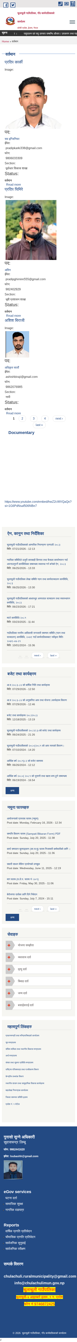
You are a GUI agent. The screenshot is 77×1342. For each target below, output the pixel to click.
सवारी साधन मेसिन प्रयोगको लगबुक (23, 864)
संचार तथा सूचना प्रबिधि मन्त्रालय (19, 1062)
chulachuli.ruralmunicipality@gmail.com (40, 1276)
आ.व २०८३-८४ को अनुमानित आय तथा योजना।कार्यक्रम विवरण (37, 700)
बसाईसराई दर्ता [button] (26, 1005)
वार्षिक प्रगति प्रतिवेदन (18, 1231)
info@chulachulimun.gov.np (39, 1283)
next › (59, 418)
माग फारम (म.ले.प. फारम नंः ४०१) (23, 879)
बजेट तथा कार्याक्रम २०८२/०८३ (22, 715)
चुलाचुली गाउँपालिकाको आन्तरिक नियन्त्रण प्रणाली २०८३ (33, 544)
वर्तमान (8, 180)
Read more (13, 184)
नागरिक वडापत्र (14, 1210)
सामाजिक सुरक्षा (14, 1204)
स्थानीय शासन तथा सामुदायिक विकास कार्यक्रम (25, 1083)
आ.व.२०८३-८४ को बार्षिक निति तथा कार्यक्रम (28, 684)
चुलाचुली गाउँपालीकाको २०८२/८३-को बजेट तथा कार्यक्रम (34, 730)
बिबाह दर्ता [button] (23, 981)
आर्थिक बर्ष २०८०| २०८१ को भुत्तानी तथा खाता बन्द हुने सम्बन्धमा (37, 775)
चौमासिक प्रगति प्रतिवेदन (20, 1237)
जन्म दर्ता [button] (22, 993)
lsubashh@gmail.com (24, 1156)
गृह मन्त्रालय (11, 1042)
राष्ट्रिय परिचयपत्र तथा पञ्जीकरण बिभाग (22, 1069)
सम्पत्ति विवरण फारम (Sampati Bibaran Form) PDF (34, 833)
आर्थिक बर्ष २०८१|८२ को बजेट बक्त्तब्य (25, 760)
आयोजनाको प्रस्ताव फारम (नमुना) (22, 818)
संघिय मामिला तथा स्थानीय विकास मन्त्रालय (23, 1049)
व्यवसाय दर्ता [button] (24, 957)
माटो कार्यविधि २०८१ (16, 617)
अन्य (12, 790)
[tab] (38, 945)
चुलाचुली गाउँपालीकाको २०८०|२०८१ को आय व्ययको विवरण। (35, 745)
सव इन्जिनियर (12, 138)
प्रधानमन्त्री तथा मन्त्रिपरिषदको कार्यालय (22, 1035)
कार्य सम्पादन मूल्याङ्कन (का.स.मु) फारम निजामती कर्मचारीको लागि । (38, 848)
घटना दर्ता (11, 1198)
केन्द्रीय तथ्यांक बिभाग (15, 1076)
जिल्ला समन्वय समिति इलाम (16, 1097)
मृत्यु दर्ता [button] (22, 969)
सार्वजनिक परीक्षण (15, 1249)
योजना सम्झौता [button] (26, 945)
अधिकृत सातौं (12, 367)
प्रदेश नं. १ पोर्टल (13, 1104)
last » (39, 424)
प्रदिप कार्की (14, 62)
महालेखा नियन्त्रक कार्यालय (17, 1090)
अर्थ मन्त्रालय (11, 1055)
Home (5, 41)
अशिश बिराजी (14, 320)
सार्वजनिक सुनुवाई (15, 1243)
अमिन (8, 270)
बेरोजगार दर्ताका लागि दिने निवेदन (22, 894)
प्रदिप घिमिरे (14, 189)
